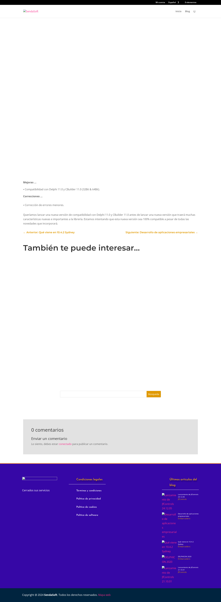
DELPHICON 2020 (184, 556)
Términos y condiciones (88, 491)
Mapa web (104, 595)
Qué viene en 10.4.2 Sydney (45, 352)
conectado (65, 444)
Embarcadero (76, 316)
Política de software (87, 515)
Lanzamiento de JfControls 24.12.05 (50, 270)
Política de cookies (86, 507)
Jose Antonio (39, 275)
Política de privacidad (88, 499)
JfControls (38, 32)
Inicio (179, 11)
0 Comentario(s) (43, 67)
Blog (187, 11)
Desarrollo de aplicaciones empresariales (54, 311)
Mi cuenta (160, 2)
